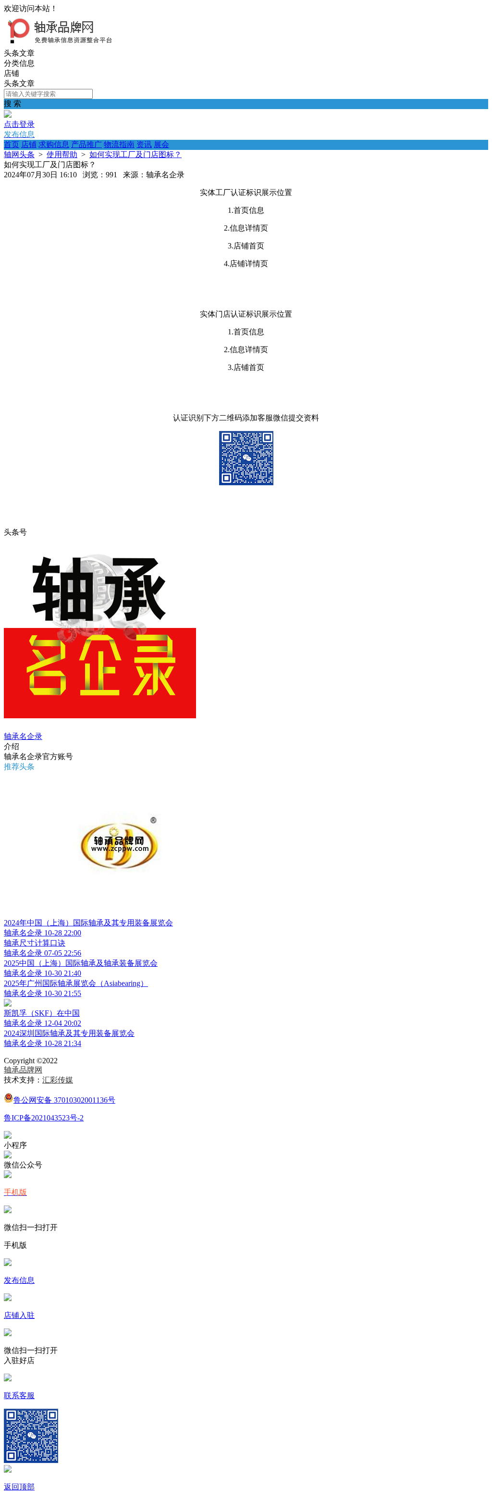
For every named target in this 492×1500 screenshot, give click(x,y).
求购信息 (53, 144)
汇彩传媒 (57, 1080)
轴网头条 (19, 154)
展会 (161, 144)
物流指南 (119, 144)
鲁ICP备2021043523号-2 (44, 1118)
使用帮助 (62, 154)
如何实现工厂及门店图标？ (135, 154)
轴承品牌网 (23, 1070)
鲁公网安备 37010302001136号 (64, 1100)
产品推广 (86, 144)
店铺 (29, 144)
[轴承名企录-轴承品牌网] (64, 44)
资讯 (144, 144)
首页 (11, 144)
